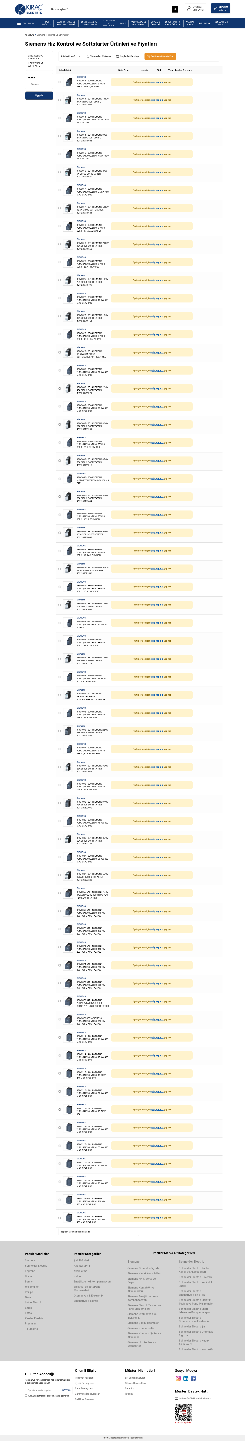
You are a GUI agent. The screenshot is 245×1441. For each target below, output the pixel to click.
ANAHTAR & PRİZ (190, 23)
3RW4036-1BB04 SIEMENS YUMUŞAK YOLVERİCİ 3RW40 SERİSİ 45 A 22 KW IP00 (91, 714)
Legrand (30, 1271)
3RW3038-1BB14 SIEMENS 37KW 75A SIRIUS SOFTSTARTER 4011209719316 (92, 462)
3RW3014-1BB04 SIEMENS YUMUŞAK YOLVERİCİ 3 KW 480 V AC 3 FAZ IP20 (93, 120)
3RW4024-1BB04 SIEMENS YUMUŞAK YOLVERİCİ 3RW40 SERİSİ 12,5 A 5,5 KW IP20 (91, 552)
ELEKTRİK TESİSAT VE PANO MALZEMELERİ (66, 23)
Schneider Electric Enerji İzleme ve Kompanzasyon (194, 1310)
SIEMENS (81, 77)
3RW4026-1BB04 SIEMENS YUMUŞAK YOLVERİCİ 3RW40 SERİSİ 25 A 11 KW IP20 (91, 588)
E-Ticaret (112, 1438)
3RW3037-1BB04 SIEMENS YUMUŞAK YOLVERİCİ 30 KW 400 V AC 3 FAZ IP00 (92, 408)
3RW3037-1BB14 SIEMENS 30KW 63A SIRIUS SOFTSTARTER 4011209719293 (92, 426)
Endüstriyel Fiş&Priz (86, 1300)
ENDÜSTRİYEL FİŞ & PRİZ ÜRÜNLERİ (172, 23)
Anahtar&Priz (82, 1265)
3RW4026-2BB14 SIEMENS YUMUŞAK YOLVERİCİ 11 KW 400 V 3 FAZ (92, 624)
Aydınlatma (80, 1271)
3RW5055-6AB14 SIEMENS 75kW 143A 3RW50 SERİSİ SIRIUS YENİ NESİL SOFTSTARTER (92, 895)
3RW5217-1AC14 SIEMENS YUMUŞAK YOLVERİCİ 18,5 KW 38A (91, 1111)
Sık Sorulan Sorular (135, 1377)
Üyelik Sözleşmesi (84, 1383)
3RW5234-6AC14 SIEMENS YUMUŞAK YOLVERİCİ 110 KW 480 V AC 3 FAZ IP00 (91, 1201)
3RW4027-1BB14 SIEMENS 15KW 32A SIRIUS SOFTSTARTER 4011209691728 (92, 660)
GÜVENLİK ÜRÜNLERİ (155, 23)
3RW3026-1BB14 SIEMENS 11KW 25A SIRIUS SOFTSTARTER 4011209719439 (92, 282)
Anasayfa (29, 35)
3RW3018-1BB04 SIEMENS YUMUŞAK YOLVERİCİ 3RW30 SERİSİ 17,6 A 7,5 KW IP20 (91, 228)
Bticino (29, 1276)
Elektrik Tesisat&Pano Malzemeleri (87, 1288)
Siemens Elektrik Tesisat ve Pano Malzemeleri (144, 1307)
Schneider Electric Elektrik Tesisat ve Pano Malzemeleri (196, 1301)
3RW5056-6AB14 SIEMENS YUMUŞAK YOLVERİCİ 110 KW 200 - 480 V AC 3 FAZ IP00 (91, 913)
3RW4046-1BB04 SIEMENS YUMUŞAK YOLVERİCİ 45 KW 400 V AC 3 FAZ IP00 (92, 823)
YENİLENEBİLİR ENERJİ (221, 23)
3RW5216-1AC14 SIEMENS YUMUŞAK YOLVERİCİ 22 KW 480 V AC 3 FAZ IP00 (92, 1093)
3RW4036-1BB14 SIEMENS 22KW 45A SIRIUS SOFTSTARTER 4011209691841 (92, 733)
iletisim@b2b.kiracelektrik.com (194, 1398)
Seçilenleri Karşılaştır (129, 56)
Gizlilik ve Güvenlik (84, 1399)
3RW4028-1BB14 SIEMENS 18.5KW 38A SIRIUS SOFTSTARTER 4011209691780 (91, 696)
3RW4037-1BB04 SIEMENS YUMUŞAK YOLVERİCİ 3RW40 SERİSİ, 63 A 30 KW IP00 (91, 750)
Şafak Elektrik (33, 1302)
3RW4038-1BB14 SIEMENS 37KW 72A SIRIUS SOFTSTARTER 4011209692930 (92, 805)
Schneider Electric (36, 1265)
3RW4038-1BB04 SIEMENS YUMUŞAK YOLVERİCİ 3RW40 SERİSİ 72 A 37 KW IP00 (91, 787)
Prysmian (30, 1323)
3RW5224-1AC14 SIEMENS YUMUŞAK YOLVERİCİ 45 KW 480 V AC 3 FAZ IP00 (92, 1129)
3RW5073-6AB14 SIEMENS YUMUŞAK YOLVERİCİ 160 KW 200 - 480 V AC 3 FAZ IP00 (91, 949)
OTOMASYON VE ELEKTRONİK (109, 23)
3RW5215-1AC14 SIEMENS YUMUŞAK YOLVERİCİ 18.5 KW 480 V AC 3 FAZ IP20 (91, 1075)
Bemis (29, 1281)
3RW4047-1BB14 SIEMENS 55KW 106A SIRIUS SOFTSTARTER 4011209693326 (92, 877)
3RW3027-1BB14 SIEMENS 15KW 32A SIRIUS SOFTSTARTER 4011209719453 (92, 318)
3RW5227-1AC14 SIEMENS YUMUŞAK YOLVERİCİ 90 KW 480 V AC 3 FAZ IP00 (92, 1183)
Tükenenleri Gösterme (100, 56)
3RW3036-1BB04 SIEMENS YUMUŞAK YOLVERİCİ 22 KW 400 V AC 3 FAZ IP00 (92, 372)
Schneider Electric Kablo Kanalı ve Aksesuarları (194, 1270)
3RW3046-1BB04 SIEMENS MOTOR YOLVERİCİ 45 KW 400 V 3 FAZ (93, 480)
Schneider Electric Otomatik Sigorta (196, 1333)
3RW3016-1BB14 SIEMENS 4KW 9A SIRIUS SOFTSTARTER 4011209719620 (92, 174)
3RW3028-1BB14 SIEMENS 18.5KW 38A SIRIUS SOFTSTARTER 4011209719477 (91, 354)
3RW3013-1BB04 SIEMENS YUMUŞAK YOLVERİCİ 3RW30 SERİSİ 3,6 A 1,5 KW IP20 (91, 83)
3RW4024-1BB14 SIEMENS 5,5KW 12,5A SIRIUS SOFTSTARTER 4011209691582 (93, 570)
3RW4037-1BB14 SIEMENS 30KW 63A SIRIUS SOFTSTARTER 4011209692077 (92, 768)
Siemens (35, 84)
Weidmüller (32, 1286)
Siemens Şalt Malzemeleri (143, 1322)
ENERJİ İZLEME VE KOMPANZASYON (89, 23)
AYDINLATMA (204, 23)
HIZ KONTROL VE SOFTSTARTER (35, 64)
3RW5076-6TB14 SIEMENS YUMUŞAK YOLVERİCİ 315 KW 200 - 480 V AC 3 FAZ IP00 (91, 1021)
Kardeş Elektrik (34, 1318)
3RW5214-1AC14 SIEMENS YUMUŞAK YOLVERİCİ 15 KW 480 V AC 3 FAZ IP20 (92, 1057)
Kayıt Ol (66, 1390)
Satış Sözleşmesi (84, 1388)
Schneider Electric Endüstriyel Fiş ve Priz (192, 1293)
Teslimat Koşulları (84, 1377)
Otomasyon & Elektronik (88, 1295)
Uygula (39, 95)
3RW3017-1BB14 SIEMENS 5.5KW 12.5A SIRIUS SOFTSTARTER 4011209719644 (93, 210)
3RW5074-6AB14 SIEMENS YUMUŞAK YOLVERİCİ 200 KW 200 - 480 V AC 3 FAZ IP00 (91, 967)
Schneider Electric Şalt (192, 1326)
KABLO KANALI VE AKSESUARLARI (138, 23)
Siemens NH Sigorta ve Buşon (142, 1280)
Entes (28, 1313)
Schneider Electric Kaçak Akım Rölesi (194, 1342)
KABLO (123, 23)
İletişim (129, 1394)
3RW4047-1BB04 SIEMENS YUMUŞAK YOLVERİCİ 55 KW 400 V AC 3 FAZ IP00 (92, 859)
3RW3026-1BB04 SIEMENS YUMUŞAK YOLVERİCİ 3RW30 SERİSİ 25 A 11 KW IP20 (91, 264)
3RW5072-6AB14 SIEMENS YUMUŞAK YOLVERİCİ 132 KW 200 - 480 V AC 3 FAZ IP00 (91, 931)
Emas (28, 1307)
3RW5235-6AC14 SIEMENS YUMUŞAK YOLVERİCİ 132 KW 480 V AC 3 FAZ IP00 (91, 1219)
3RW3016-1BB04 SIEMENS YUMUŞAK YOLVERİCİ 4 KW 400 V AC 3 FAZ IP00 (93, 156)
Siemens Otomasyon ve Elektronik (142, 1315)
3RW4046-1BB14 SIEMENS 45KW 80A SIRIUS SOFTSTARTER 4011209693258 (92, 841)
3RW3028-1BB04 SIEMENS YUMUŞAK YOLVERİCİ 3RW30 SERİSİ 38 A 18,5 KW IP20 (91, 336)
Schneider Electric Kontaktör (196, 1349)
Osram (29, 1297)
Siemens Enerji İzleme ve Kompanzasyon (143, 1298)
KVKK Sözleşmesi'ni (37, 1396)
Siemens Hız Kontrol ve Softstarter (142, 1344)
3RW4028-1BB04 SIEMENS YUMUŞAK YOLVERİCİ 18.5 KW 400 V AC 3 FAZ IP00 (91, 678)
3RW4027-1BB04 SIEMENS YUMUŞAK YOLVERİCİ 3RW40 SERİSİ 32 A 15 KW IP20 (91, 642)
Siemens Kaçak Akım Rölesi (144, 1273)
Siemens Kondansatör (141, 1328)
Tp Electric (31, 1328)
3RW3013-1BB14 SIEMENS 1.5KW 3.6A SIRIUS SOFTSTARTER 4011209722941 (93, 101)
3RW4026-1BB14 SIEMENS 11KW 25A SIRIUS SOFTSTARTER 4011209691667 (92, 606)
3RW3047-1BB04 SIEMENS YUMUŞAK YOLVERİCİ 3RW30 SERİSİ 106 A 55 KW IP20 (91, 516)
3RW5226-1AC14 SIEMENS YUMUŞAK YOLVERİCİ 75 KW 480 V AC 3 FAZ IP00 (92, 1165)
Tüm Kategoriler (30, 23)
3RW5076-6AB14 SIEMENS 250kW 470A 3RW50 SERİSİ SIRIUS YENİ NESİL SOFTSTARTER (93, 1003)
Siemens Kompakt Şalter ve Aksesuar (144, 1335)
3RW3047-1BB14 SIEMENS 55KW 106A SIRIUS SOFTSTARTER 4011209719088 (92, 534)
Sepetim (129, 1388)
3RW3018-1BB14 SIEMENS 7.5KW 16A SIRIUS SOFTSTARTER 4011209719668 (93, 246)
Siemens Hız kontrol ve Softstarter (52, 35)
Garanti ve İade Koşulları (87, 1394)
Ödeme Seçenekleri (135, 1383)
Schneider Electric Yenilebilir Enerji (196, 1284)
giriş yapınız (157, 82)
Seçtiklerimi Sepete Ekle (161, 56)
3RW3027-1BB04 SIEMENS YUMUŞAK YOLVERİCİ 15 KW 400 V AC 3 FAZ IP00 (92, 300)
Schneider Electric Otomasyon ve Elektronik (194, 1319)
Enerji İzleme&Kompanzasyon (92, 1281)
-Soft (105, 1438)
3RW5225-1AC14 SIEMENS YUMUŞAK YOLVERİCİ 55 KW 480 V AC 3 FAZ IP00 (92, 1147)
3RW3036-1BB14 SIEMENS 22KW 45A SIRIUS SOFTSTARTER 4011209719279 (92, 390)
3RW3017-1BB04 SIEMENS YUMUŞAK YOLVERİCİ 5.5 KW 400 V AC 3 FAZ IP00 (92, 192)
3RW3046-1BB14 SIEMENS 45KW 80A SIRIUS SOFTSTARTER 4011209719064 (92, 498)
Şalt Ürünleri (81, 1260)
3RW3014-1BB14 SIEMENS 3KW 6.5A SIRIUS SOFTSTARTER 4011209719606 (92, 138)
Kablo (77, 1276)
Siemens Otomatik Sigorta (144, 1268)
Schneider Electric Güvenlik (195, 1277)
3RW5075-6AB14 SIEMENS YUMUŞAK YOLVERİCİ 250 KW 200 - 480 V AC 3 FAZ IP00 (91, 985)
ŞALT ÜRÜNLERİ (46, 23)
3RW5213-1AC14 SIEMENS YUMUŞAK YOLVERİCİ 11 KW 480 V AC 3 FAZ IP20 (92, 1039)
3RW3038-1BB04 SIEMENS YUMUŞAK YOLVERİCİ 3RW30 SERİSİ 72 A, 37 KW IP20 (91, 444)
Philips (29, 1292)
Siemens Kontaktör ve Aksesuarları (141, 1289)
